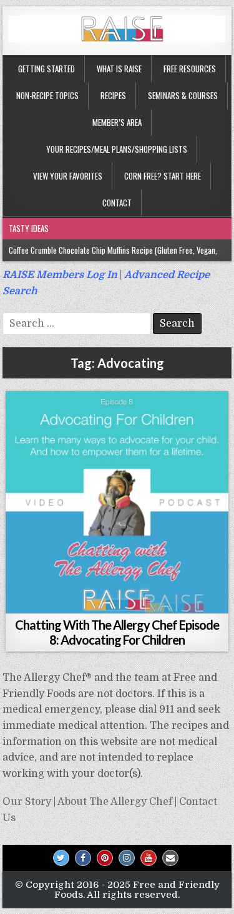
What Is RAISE (119, 68)
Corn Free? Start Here (162, 176)
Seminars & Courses (183, 95)
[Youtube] (148, 858)
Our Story (26, 801)
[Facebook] (83, 858)
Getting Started (46, 68)
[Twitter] (61, 858)
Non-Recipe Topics (47, 95)
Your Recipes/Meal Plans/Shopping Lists (116, 149)
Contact (117, 202)
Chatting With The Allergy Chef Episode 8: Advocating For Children (117, 632)
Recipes (113, 95)
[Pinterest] (105, 858)
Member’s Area (117, 122)
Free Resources (189, 68)
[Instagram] (127, 858)
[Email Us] (170, 858)
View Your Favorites (67, 176)
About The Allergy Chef (114, 801)
